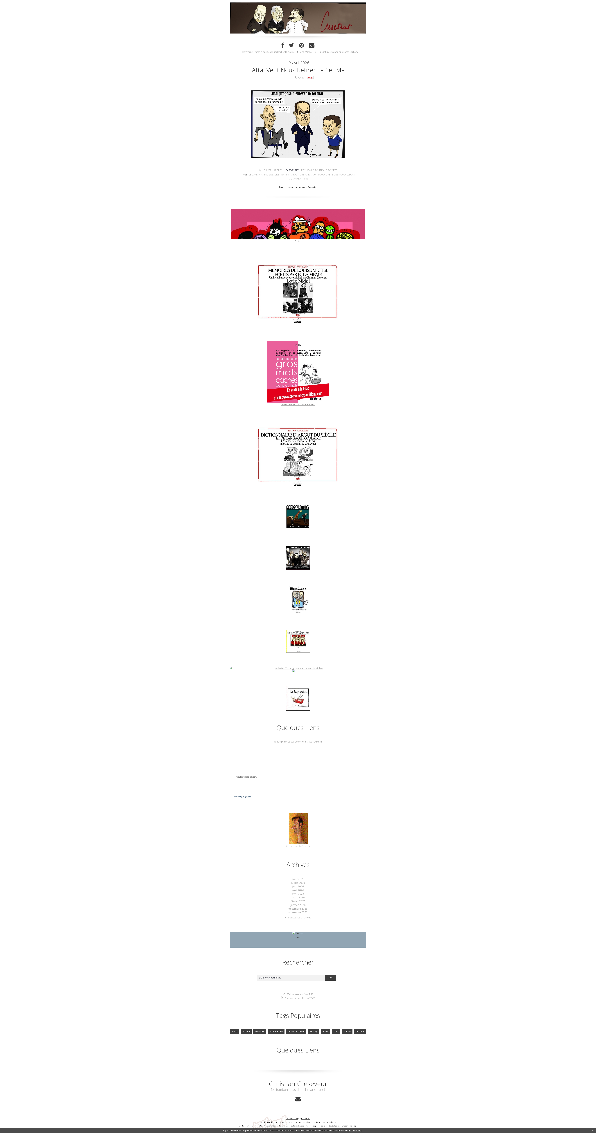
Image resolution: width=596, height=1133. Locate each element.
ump (336, 1031)
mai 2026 (298, 890)
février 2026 (298, 901)
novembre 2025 (298, 912)
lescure (274, 174)
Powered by (242, 796)
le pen (325, 1031)
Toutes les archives (299, 917)
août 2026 (298, 879)
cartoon (311, 174)
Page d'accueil (306, 51)
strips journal (313, 741)
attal (264, 174)
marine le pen (276, 1031)
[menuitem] (270, 52)
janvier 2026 (298, 905)
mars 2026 (298, 897)
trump (234, 1031)
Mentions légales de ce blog (275, 1126)
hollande (360, 1031)
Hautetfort (305, 1118)
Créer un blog (292, 1118)
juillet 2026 (298, 882)
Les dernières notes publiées (299, 1122)
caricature (297, 174)
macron (246, 1031)
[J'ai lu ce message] (593, 1130)
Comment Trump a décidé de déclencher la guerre (268, 51)
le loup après (282, 741)
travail (322, 174)
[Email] (311, 45)
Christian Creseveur (298, 1083)
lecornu (254, 174)
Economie (307, 170)
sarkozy (313, 1031)
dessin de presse (296, 1031)
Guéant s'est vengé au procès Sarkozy (338, 51)
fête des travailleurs (341, 174)
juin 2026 (298, 886)
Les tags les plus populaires (324, 1122)
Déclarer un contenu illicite (250, 1126)
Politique (321, 170)
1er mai (284, 174)
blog (354, 1126)
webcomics (298, 741)
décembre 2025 (298, 908)
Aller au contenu (12, 3)
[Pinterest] (301, 45)
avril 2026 (298, 893)
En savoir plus (355, 1130)
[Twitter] (291, 45)
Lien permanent (271, 170)
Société (332, 170)
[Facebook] (283, 45)
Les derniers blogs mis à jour (272, 1122)
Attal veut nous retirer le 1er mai (299, 70)
